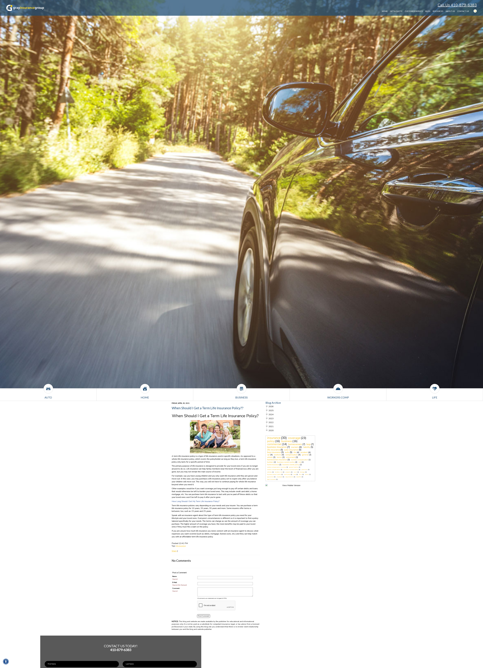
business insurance (277, 447)
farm (300, 474)
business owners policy (286, 462)
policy (270, 441)
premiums (304, 469)
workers (277, 454)
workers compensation (299, 460)
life (295, 452)
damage (302, 472)
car (268, 454)
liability (306, 447)
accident (304, 452)
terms (279, 457)
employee (279, 477)
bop (308, 444)
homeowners (295, 444)
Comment (175, 588)
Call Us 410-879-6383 (457, 5)
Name (174, 576)
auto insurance (291, 449)
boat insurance (271, 479)
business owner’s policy (274, 474)
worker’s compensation (273, 469)
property (288, 472)
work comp (287, 474)
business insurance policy (291, 469)
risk (299, 462)
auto (287, 452)
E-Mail (174, 582)
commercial (274, 444)
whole (270, 457)
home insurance (273, 465)
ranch (295, 472)
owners (295, 447)
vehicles (269, 472)
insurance (273, 438)
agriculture (270, 477)
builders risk (278, 472)
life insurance (181, 546)
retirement (290, 457)
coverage (294, 438)
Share (174, 551)
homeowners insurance (277, 459)
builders (270, 462)
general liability (293, 467)
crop (294, 474)
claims (307, 474)
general (305, 455)
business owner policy (291, 465)
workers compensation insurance (276, 467)
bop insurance (274, 452)
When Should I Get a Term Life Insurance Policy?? (207, 408)
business (286, 441)
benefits (298, 477)
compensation (291, 454)
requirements (289, 477)
